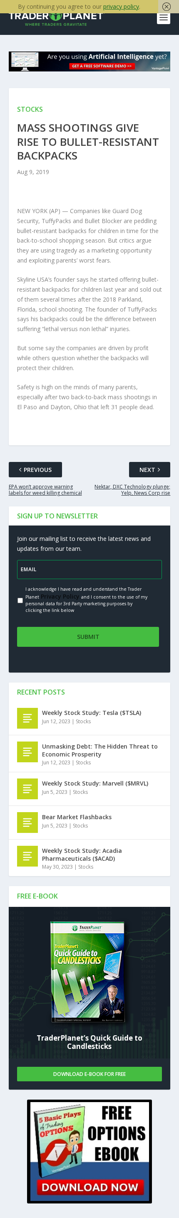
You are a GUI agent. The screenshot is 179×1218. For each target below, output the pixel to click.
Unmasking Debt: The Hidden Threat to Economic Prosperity (100, 750)
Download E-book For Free (89, 1074)
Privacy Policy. (60, 596)
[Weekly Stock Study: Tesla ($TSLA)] (27, 718)
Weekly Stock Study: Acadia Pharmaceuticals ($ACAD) (82, 854)
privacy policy (121, 6)
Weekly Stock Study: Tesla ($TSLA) (91, 713)
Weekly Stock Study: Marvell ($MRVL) (95, 783)
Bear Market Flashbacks (77, 817)
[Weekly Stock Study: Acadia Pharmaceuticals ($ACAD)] (27, 856)
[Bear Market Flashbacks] (27, 822)
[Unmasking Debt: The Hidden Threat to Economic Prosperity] (27, 752)
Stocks (83, 721)
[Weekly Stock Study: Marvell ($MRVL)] (27, 788)
